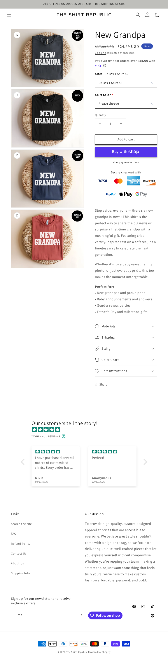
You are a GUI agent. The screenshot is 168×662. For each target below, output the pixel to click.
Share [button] (103, 384)
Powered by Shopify (99, 651)
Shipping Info (20, 573)
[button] (9, 14)
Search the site (21, 524)
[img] (86, 430)
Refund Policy (20, 544)
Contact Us (18, 553)
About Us (17, 563)
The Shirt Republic (77, 651)
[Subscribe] (81, 615)
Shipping (100, 52)
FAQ (13, 534)
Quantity (100, 115)
